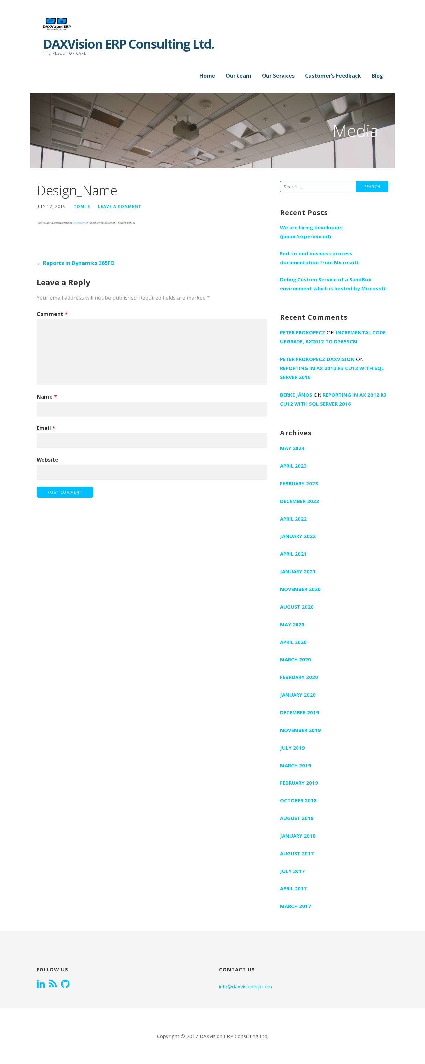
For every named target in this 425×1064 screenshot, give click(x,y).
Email (46, 428)
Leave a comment (119, 206)
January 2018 (298, 835)
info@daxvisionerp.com (245, 986)
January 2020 (298, 694)
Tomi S (82, 206)
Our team (238, 75)
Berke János (296, 394)
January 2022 (298, 536)
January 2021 (298, 571)
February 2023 (299, 483)
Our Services (278, 75)
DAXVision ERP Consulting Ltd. (128, 43)
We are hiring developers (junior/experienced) (311, 232)
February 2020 (299, 677)
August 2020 (297, 606)
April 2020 (293, 642)
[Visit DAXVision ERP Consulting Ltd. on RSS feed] (53, 984)
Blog (377, 75)
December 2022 (299, 501)
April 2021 (293, 553)
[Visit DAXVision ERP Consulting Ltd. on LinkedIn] (41, 984)
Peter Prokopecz (302, 332)
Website (47, 459)
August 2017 (297, 853)
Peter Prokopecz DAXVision (317, 359)
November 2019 (300, 730)
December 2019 (299, 712)
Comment (52, 314)
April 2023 (293, 465)
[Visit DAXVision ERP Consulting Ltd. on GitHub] (65, 984)
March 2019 (295, 765)
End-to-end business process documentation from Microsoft (319, 258)
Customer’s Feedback (333, 75)
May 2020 (292, 624)
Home (207, 75)
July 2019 (292, 747)
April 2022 (293, 518)
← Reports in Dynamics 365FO (76, 263)
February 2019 (299, 782)
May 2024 (292, 448)
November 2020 (300, 589)
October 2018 (298, 800)
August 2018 (297, 818)
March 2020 (295, 659)
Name (47, 396)
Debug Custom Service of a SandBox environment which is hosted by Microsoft (333, 284)
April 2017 (293, 888)
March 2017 (295, 906)
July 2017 (292, 871)
